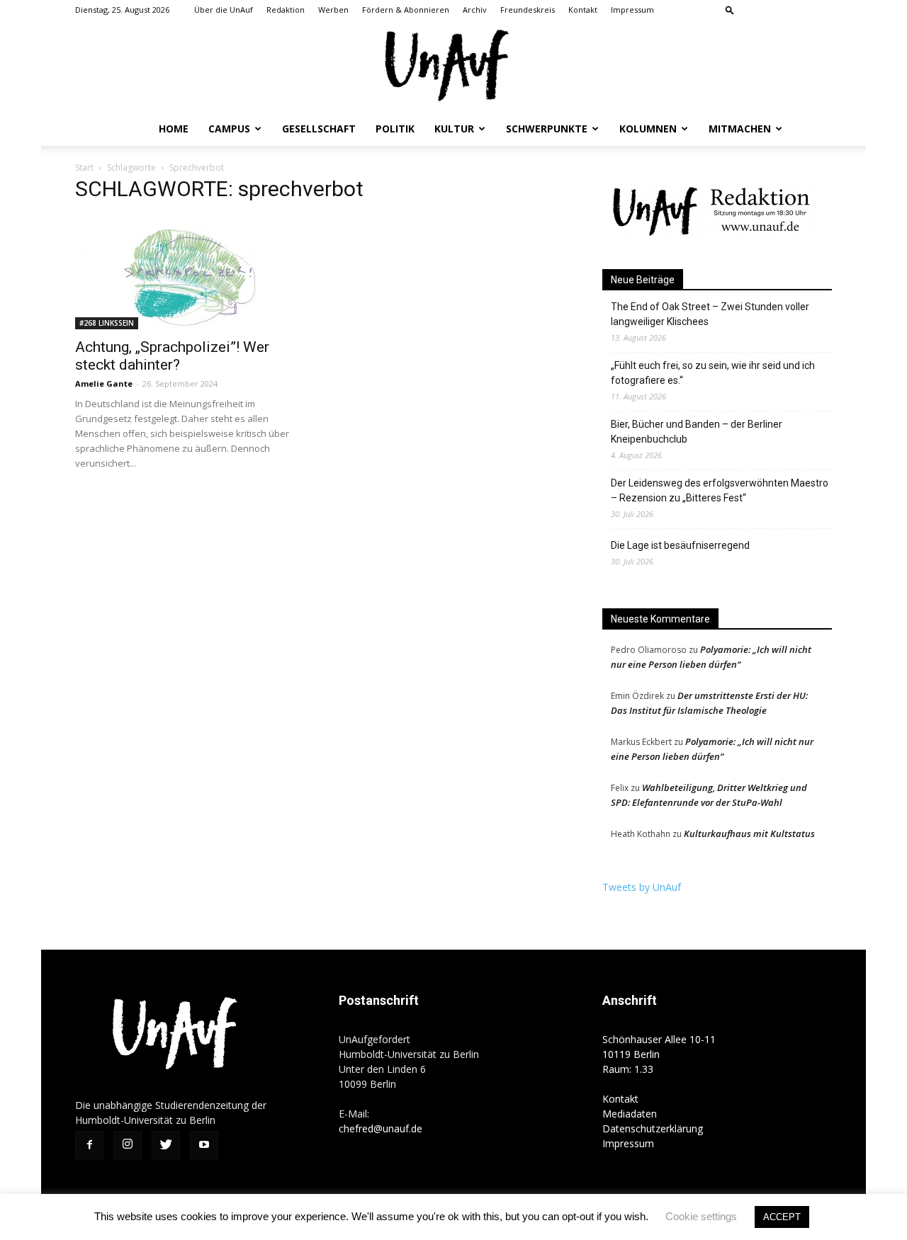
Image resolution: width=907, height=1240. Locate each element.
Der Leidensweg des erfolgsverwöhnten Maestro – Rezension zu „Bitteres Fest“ (719, 490)
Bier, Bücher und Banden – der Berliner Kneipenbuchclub (696, 432)
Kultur (454, 128)
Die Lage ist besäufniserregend (680, 545)
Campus (229, 128)
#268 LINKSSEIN (106, 323)
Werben (333, 9)
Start (84, 167)
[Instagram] (774, 10)
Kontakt (582, 9)
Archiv (475, 9)
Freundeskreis (527, 9)
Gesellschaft (319, 128)
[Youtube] (821, 10)
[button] (729, 9)
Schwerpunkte (546, 128)
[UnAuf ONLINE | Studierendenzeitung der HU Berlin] (453, 67)
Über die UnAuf (223, 9)
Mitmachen (740, 128)
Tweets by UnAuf (641, 887)
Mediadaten (629, 1113)
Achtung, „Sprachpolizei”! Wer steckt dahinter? (172, 356)
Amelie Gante (104, 383)
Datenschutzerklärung (652, 1128)
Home (173, 128)
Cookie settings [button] (701, 1216)
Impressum (632, 9)
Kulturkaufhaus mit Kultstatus (749, 833)
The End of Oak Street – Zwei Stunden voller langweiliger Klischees (710, 314)
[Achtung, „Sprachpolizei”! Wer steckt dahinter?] (190, 272)
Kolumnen (648, 128)
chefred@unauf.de (380, 1128)
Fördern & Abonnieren (405, 9)
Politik (395, 128)
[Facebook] (751, 10)
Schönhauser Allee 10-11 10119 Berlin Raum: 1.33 (659, 1054)
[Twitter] (798, 10)
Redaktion (285, 9)
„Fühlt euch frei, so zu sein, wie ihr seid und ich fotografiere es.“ (713, 373)
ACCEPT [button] (782, 1217)
